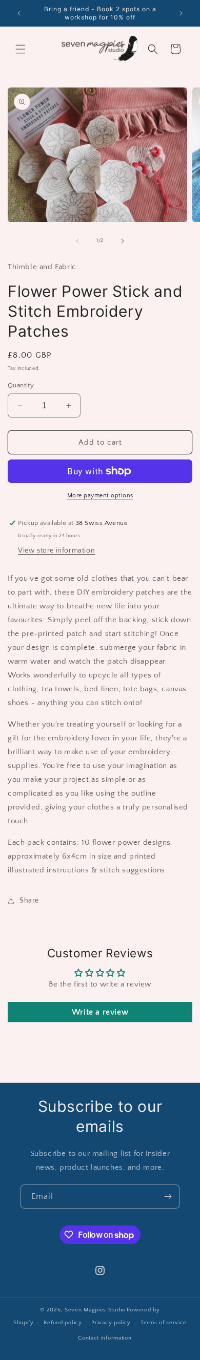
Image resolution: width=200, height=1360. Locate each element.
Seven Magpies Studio (95, 1310)
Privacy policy (111, 1323)
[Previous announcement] (19, 13)
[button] (20, 49)
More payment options (100, 495)
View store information (56, 550)
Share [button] (29, 900)
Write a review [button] (100, 1012)
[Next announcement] (181, 13)
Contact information (104, 1338)
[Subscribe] (167, 1196)
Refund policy (63, 1323)
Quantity (21, 385)
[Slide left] (77, 241)
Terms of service (164, 1323)
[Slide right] (122, 241)
